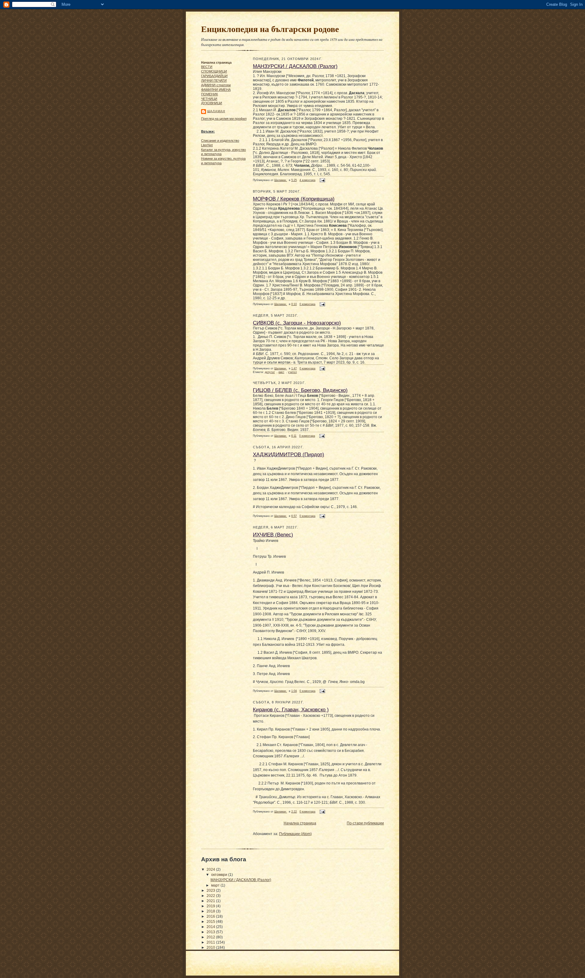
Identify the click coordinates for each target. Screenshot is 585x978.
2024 (211, 869)
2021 (211, 901)
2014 (211, 927)
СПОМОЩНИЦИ (214, 71)
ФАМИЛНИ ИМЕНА (216, 89)
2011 (211, 942)
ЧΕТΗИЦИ (209, 99)
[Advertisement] (219, 260)
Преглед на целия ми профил (223, 118)
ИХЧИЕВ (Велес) (273, 535)
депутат (270, 372)
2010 (211, 947)
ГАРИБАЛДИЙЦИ (214, 76)
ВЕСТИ (206, 67)
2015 (211, 921)
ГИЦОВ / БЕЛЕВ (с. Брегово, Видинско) (300, 390)
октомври (219, 875)
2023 (211, 890)
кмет (281, 372)
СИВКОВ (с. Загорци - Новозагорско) (297, 323)
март (216, 885)
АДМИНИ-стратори (216, 85)
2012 (211, 937)
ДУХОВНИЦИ (211, 103)
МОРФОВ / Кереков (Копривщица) (294, 199)
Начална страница (216, 62)
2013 (211, 932)
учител (292, 372)
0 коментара (307, 304)
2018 (211, 911)
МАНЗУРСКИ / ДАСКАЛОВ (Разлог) (295, 66)
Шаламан (216, 111)
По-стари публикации (365, 823)
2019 (211, 906)
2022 (211, 896)
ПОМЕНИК (209, 94)
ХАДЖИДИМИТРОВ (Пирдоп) (288, 454)
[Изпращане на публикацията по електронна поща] (321, 180)
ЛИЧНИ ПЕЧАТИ (214, 80)
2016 (211, 916)
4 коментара (307, 180)
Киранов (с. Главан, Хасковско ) (291, 709)
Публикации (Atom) (295, 834)
